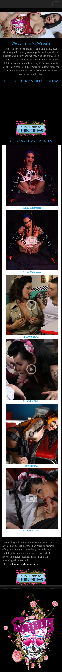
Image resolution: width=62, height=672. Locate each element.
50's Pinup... (31, 466)
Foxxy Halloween (32, 207)
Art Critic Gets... (32, 401)
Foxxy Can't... (31, 336)
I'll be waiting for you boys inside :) (20, 563)
